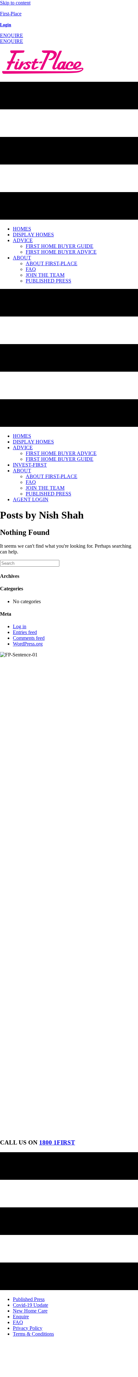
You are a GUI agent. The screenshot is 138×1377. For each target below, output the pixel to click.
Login (5, 24)
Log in (19, 626)
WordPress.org (28, 643)
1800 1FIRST (57, 1142)
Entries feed (25, 632)
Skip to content (15, 2)
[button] (11, 35)
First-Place (11, 13)
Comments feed (29, 638)
